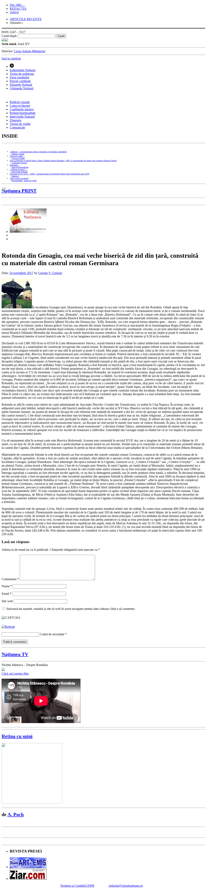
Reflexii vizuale (20, 102)
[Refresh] (8, 626)
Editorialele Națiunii (22, 70)
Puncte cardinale (20, 81)
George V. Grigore (50, 273)
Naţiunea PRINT (19, 190)
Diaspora (15, 120)
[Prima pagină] (12, 66)
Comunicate (17, 127)
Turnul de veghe (20, 124)
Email (7, 593)
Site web (7, 601)
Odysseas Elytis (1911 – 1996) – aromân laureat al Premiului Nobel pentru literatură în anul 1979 (49, 174)
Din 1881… (17, 5)
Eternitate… (14, 165)
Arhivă (14, 12)
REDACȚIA (18, 8)
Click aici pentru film (15, 673)
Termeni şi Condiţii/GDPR (77, 885)
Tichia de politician (22, 73)
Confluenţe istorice (22, 109)
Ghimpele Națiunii (21, 88)
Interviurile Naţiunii (22, 116)
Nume (7, 586)
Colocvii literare (20, 105)
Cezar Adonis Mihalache (29, 51)
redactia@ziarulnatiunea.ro (126, 885)
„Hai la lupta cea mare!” (19, 178)
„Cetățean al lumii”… (18, 169)
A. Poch (15, 814)
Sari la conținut (11, 58)
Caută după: (9, 36)
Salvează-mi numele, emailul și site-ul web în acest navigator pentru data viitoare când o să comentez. (70, 608)
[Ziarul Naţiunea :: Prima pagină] (5, 40)
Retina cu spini (17, 736)
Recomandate (17, 180)
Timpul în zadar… (17, 156)
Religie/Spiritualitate (23, 113)
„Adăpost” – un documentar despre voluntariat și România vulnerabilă (38, 152)
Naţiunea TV (15, 654)
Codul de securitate (52, 634)
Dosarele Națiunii (21, 84)
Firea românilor (19, 77)
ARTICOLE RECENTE (26, 19)
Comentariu (10, 579)
